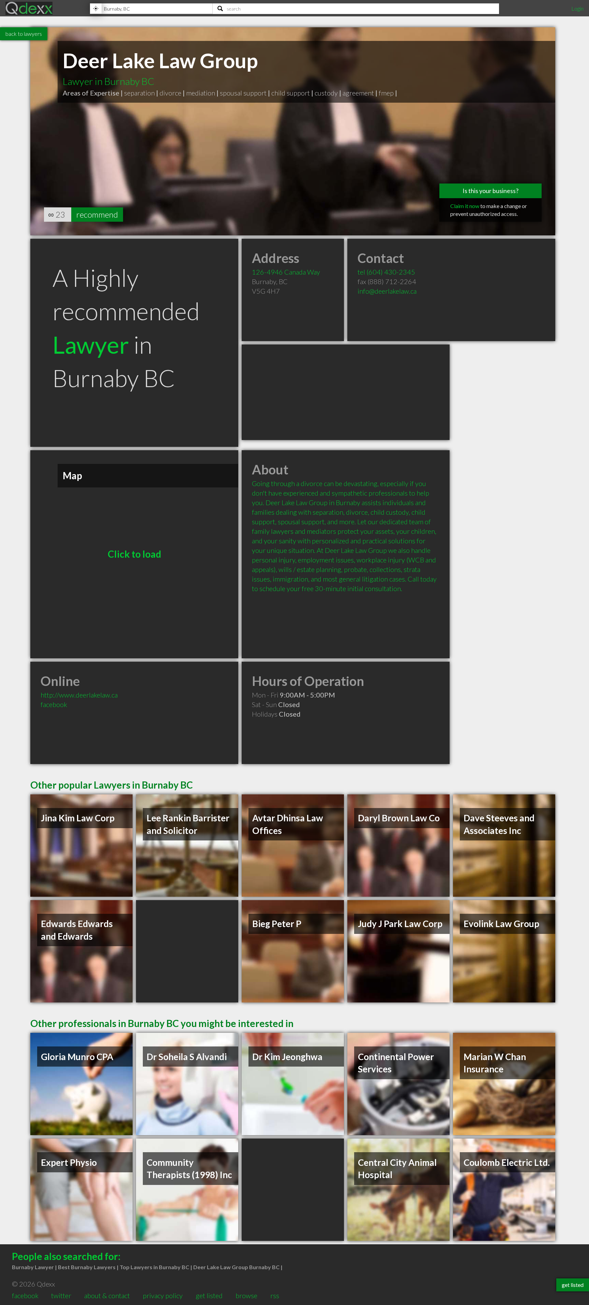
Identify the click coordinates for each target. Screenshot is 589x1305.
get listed (209, 1295)
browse (246, 1295)
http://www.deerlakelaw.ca (79, 695)
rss (274, 1295)
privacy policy (163, 1295)
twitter (61, 1295)
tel (386, 272)
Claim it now (464, 206)
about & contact (107, 1295)
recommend (97, 214)
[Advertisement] (346, 392)
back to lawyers (23, 33)
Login (577, 8)
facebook (54, 704)
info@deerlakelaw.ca (387, 291)
